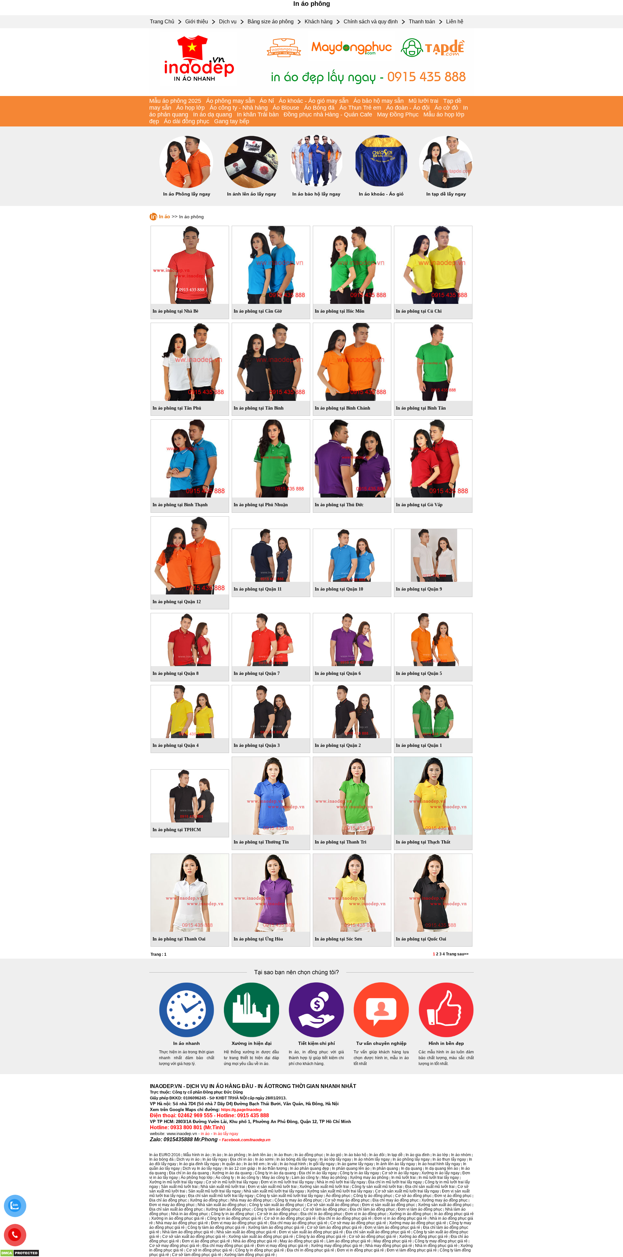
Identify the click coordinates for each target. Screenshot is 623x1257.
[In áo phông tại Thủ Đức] (352, 457)
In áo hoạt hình (293, 1164)
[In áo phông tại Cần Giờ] (271, 263)
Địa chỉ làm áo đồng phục (372, 1209)
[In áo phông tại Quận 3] (271, 710)
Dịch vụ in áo (188, 1159)
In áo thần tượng (272, 1168)
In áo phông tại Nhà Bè (175, 311)
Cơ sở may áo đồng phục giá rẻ (358, 1223)
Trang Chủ (162, 21)
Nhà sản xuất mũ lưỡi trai (223, 1186)
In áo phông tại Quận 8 (176, 673)
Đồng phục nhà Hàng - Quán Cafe (328, 114)
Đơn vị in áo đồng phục (365, 1214)
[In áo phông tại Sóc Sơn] (352, 891)
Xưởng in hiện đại (252, 1043)
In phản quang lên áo (351, 1168)
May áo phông (334, 1177)
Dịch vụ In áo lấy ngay (202, 1168)
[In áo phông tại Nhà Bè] (190, 263)
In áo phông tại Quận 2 (338, 745)
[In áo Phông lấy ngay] (186, 187)
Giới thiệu (196, 21)
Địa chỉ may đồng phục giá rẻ (228, 1245)
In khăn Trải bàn (258, 114)
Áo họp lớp (190, 107)
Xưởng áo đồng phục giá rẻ (423, 1236)
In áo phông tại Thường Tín (261, 842)
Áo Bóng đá (319, 107)
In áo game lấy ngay (355, 1164)
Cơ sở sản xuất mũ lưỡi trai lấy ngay (407, 1191)
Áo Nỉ (267, 101)
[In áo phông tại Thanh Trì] (352, 794)
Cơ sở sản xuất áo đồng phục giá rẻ (194, 1236)
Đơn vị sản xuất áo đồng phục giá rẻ (311, 1232)
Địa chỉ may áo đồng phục (396, 1200)
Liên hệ (454, 21)
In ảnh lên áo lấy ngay (251, 194)
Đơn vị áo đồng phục (452, 1195)
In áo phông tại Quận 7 (257, 673)
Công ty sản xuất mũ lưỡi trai (377, 1186)
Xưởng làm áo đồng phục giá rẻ (276, 1227)
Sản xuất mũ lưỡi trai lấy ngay (214, 1191)
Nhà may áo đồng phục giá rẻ (182, 1223)
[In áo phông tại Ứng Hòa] (271, 891)
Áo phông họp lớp (197, 1177)
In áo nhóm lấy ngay (372, 1159)
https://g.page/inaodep (241, 1109)
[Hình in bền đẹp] (446, 1036)
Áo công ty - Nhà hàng (239, 107)
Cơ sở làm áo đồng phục (325, 1209)
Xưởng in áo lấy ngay (440, 1173)
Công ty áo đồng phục (372, 1195)
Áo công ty (224, 1177)
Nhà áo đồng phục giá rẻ (255, 1241)
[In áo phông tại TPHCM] (190, 794)
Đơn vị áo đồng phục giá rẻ (206, 1241)
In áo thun (283, 1155)
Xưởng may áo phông (369, 1177)
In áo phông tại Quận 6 (338, 673)
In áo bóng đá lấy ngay (296, 1159)
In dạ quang (411, 1168)
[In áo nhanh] (186, 1036)
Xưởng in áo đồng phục (410, 1214)
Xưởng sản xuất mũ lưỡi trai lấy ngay (339, 1191)
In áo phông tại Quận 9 (419, 589)
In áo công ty (248, 1177)
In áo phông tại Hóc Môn (339, 311)
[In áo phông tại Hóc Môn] (352, 263)
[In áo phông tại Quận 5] (433, 638)
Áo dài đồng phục (186, 121)
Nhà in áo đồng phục (189, 1214)
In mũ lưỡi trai (403, 1177)
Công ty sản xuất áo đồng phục (276, 1205)
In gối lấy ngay (322, 1164)
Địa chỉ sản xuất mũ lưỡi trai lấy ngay (220, 1195)
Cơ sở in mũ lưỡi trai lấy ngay (232, 1182)
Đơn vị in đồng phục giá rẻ (360, 1250)
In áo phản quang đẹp (309, 1168)
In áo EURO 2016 (164, 1155)
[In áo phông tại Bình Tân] (433, 360)
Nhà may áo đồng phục (251, 1200)
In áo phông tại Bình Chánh (342, 408)
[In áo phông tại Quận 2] (352, 710)
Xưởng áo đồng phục (208, 1200)
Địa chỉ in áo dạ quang (189, 1173)
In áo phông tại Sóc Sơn (338, 939)
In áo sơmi (264, 1159)
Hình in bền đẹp (446, 1043)
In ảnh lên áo (259, 1155)
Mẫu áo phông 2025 (175, 101)
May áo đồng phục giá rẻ (302, 1241)
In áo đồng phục (309, 1155)
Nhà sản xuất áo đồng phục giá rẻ (246, 1232)
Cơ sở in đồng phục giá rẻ (209, 1250)
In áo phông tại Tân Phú (177, 408)
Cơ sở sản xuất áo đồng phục (333, 1205)
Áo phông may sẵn (230, 101)
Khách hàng (319, 21)
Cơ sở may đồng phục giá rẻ (174, 1245)
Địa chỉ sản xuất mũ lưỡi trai (430, 1186)
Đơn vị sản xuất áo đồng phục (388, 1205)
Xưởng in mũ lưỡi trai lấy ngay (176, 1182)
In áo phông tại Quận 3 (257, 745)
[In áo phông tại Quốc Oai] (433, 891)
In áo (164, 216)
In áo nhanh (186, 1043)
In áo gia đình (418, 1155)
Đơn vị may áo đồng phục (172, 1205)
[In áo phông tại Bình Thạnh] (190, 457)
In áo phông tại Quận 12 (177, 601)
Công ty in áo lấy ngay (359, 1173)
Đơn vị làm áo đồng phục (420, 1209)
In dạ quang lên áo (441, 1168)
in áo (205, 1133)
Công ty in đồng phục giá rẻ (259, 1250)
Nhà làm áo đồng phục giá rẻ (188, 1232)
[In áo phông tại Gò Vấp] (433, 457)
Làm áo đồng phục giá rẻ (348, 1241)
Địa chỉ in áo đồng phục (321, 1214)
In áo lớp (440, 1155)
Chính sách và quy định (371, 21)
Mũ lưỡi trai (423, 101)
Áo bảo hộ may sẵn (378, 101)
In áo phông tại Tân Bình (259, 408)
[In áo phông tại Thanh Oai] (190, 891)
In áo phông (234, 1155)
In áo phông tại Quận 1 (419, 745)
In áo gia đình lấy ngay (199, 1164)
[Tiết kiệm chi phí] (316, 1036)
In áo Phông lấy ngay (186, 194)
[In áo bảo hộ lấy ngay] (316, 187)
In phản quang (385, 1168)
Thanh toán (422, 21)
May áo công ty (275, 1177)
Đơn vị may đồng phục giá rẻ (282, 1245)
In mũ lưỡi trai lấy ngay (439, 1177)
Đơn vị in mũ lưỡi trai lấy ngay (287, 1182)
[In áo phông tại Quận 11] (271, 554)
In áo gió (333, 1155)
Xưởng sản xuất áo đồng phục (444, 1205)
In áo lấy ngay (226, 1133)
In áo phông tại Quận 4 (176, 745)
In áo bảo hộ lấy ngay (316, 194)
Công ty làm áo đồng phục (277, 1209)
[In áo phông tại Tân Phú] (190, 360)
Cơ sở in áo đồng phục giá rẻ (290, 1218)
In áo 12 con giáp (240, 1168)
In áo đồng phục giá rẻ (454, 1214)
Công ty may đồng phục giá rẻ (441, 1241)
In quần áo (231, 1164)
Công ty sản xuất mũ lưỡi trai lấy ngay (289, 1195)
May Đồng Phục (398, 114)
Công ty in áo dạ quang (275, 1173)
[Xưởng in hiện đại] (251, 1036)
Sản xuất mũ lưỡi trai (179, 1186)
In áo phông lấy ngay (411, 1159)
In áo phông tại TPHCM (177, 829)
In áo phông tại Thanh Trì (340, 842)
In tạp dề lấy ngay (446, 194)
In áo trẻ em (254, 1164)
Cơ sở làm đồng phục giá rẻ (196, 1254)
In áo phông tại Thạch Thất (423, 842)
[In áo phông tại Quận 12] (190, 554)
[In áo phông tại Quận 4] (190, 710)
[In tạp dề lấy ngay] (446, 187)
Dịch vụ (228, 21)
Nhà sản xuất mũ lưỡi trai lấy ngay (274, 1191)
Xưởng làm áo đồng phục (228, 1209)
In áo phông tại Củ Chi (419, 311)
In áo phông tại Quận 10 (339, 589)
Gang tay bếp (231, 121)
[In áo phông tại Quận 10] (352, 554)
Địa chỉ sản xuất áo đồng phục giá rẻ (378, 1232)
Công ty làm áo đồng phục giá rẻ (216, 1227)
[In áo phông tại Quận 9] (433, 554)
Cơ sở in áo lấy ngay (400, 1173)
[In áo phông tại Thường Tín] (271, 794)
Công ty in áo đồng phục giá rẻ (234, 1218)
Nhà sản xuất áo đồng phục (222, 1205)
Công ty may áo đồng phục (298, 1200)
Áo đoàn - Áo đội (408, 107)
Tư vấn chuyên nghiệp (381, 1043)
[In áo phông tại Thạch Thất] (433, 794)
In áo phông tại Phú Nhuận (261, 504)
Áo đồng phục (338, 1195)
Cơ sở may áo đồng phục (347, 1200)
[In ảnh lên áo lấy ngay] (251, 187)
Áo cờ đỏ (446, 107)
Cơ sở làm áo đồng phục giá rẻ (334, 1227)
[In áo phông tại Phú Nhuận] (271, 457)
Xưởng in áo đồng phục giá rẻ (177, 1218)
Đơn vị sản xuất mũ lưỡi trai (272, 1186)
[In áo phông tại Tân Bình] (271, 360)
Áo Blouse (286, 107)
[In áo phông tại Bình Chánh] (352, 360)
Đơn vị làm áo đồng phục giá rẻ (392, 1227)
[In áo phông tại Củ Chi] (433, 263)
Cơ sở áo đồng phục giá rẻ (372, 1236)
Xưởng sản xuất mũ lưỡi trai (324, 1186)
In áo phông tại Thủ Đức (339, 504)
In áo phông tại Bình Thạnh (180, 504)
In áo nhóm (461, 1155)
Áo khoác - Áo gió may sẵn (313, 101)
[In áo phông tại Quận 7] (271, 638)
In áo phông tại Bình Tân (421, 408)
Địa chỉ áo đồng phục (168, 1200)
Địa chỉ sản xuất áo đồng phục (176, 1209)
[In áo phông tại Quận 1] (433, 710)
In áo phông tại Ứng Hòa (258, 939)
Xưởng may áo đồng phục (444, 1200)
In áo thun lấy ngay (449, 1159)
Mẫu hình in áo (196, 1155)
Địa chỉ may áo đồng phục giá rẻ (298, 1223)
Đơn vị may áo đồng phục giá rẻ (239, 1223)
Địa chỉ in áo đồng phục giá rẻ (345, 1218)
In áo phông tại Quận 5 (419, 673)
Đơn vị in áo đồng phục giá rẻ (400, 1218)
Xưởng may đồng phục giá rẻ (336, 1245)
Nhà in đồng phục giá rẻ (436, 1245)
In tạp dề (395, 1155)
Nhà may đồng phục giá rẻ (388, 1245)
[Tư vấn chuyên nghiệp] (381, 1036)
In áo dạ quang (212, 114)
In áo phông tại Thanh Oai (179, 939)
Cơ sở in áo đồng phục (277, 1214)
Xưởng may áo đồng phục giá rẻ (417, 1223)
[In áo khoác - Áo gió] (381, 187)
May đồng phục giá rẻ (392, 1241)
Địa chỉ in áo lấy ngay (318, 1173)
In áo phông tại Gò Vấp (419, 504)
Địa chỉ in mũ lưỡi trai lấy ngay (395, 1182)
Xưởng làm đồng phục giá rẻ (249, 1254)
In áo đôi (377, 1155)
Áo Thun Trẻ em (360, 107)
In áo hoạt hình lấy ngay (439, 1164)
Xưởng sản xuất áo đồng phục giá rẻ (260, 1236)
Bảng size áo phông (271, 21)
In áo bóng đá (161, 1159)
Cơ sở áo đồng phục (413, 1195)
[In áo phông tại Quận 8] (190, 638)
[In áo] (311, 94)
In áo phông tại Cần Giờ (258, 311)
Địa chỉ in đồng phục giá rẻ (310, 1250)
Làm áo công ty (305, 1177)
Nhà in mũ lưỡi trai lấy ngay (341, 1182)
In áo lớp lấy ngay (335, 1159)
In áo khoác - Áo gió (381, 194)
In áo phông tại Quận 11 (258, 589)
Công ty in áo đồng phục (232, 1214)
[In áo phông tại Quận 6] (352, 638)
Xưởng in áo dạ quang (232, 1173)
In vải (272, 1164)
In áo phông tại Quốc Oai (421, 939)
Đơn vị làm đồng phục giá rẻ (412, 1250)
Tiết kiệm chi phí (316, 1043)
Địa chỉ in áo (241, 1159)
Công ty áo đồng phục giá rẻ (321, 1236)
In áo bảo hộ (355, 1155)
